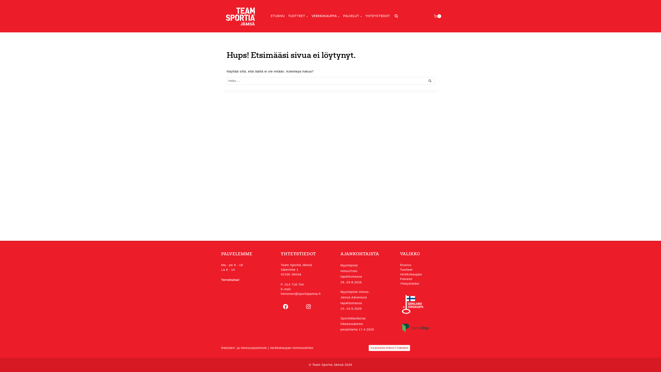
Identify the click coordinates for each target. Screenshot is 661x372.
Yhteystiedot (377, 16)
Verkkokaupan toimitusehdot (291, 348)
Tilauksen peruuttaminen (389, 348)
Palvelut (406, 279)
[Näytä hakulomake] (396, 16)
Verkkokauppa (411, 274)
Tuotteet (406, 269)
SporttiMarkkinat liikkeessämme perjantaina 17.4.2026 (357, 324)
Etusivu (278, 16)
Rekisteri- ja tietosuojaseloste (244, 348)
